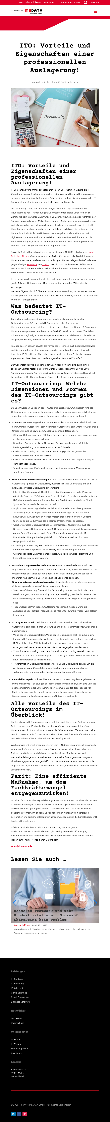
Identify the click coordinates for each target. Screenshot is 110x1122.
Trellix (45, 264)
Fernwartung (93, 2)
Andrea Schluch (43, 82)
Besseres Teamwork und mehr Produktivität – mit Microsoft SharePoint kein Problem (47, 915)
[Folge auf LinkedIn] (13, 1114)
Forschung (32, 264)
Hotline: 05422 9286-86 (70, 2)
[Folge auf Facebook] (19, 1114)
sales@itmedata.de (21, 846)
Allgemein (73, 82)
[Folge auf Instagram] (24, 1114)
